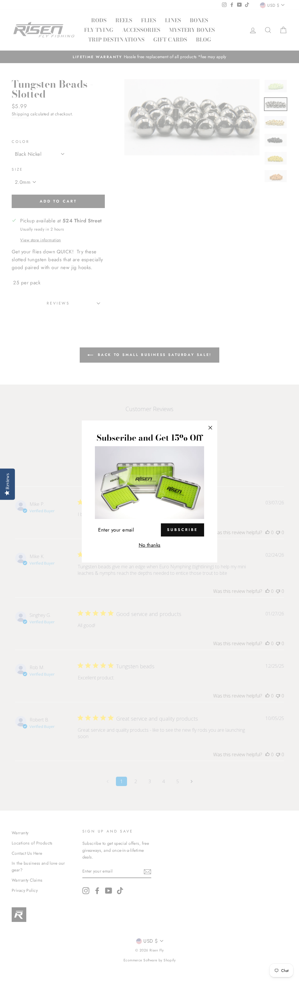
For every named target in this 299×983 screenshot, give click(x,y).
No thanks (150, 544)
